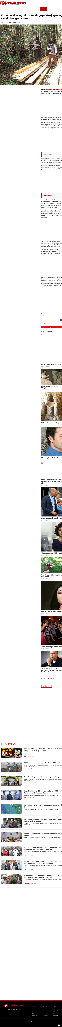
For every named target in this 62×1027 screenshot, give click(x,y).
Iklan (40, 1021)
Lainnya (57, 9)
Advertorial (20, 9)
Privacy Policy (28, 1021)
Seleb (33, 1014)
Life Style (45, 1006)
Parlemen (55, 1014)
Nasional (49, 9)
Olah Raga (36, 9)
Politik (7, 9)
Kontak (44, 1021)
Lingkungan (27, 768)
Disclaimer (35, 1021)
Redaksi (10, 1021)
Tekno (44, 1012)
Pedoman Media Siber (18, 1021)
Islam (54, 1006)
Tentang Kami (3, 1021)
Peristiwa (13, 9)
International (28, 9)
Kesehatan (35, 1010)
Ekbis (33, 1008)
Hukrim (55, 1008)
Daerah (43, 9)
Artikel (26, 756)
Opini (44, 1010)
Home (2, 9)
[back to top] (58, 1025)
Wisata (44, 1008)
